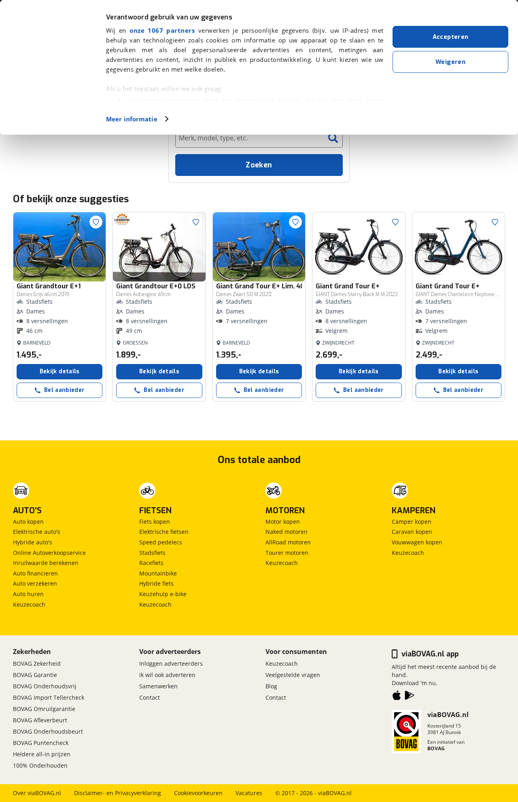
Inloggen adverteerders (171, 663)
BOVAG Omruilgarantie (44, 709)
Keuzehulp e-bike (163, 594)
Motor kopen (282, 521)
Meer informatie (131, 119)
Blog (271, 686)
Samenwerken (158, 686)
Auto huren (28, 594)
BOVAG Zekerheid (37, 663)
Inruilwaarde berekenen (46, 563)
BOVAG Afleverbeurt (40, 720)
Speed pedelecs (160, 542)
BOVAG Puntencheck (40, 743)
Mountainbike (158, 573)
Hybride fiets (156, 583)
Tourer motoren (286, 553)
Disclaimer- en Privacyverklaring (117, 793)
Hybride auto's (32, 542)
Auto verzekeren (35, 583)
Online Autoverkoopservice (49, 553)
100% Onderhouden (40, 765)
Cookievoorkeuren (198, 793)
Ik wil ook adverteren (167, 675)
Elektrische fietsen (164, 531)
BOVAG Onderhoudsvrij (44, 686)
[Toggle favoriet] (96, 222)
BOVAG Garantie (35, 675)
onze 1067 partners (162, 30)
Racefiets (151, 563)
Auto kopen (28, 521)
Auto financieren (35, 573)
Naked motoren (286, 531)
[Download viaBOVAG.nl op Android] (409, 696)
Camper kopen (411, 521)
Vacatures (249, 793)
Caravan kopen (412, 531)
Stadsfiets (152, 553)
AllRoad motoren (288, 542)
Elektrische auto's (36, 531)
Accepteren (451, 37)
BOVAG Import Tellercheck (48, 697)
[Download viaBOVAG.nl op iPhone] (396, 696)
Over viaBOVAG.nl (37, 793)
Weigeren (450, 62)
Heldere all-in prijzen (41, 754)
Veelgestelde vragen (292, 675)
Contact (149, 697)
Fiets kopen (154, 521)
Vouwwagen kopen (417, 542)
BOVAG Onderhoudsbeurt (48, 731)
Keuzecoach (29, 604)
